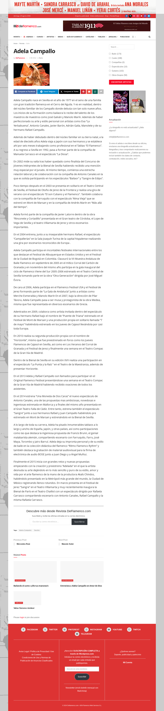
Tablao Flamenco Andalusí (24, 608)
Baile (28, 43)
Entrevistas (67, 580)
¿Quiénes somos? (127, 651)
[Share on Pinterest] (83, 91)
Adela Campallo (25, 530)
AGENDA (29, 37)
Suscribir (82, 676)
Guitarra (118, 71)
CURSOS (40, 37)
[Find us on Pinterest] (134, 16)
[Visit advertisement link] (82, 7)
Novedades (20, 580)
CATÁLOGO (90, 37)
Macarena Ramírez (121, 106)
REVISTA (17, 37)
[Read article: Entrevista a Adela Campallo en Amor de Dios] (82, 572)
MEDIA (60, 37)
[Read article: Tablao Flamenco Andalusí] (27, 598)
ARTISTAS (50, 37)
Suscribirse (79, 521)
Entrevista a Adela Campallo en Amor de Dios (81, 585)
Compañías (118, 62)
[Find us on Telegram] (148, 16)
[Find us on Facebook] (126, 16)
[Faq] (106, 16)
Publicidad (125, 37)
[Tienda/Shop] (114, 16)
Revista (21, 43)
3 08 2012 (32, 58)
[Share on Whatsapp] (95, 91)
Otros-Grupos (119, 75)
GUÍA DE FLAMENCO (74, 37)
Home (16, 43)
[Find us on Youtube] (141, 16)
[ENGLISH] (112, 37)
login (22, 617)
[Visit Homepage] (27, 26)
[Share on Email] (89, 91)
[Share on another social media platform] (101, 91)
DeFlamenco (20, 58)
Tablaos (101, 37)
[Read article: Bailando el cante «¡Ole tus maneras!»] (35, 572)
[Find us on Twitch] (145, 16)
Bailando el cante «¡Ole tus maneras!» (31, 585)
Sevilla (36, 530)
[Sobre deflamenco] (96, 16)
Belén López (135, 106)
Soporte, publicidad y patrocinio (127, 655)
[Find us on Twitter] (130, 16)
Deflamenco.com (73, 705)
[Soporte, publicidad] (82, 16)
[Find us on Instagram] (137, 16)
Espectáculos (119, 67)
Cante (117, 58)
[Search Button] (149, 37)
